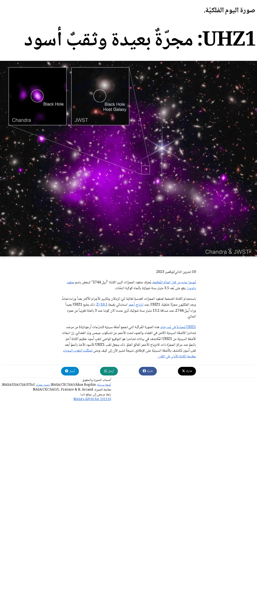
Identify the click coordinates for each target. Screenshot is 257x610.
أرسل (110, 371)
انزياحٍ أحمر (135, 305)
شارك (188, 371)
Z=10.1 (101, 305)
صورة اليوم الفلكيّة (230, 11)
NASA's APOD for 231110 (92, 399)
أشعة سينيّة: (104, 385)
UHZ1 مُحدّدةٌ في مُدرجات (178, 327)
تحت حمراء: (43, 385)
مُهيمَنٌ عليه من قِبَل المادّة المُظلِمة (174, 282)
